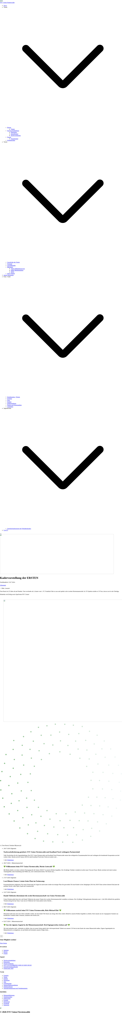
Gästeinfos (10, 406)
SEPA (12, 272)
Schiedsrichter (11, 140)
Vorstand (9, 264)
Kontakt (6, 1000)
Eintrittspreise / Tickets (13, 397)
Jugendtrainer (14, 134)
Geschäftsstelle (11, 265)
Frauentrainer (14, 139)
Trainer (13, 129)
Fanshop (9, 398)
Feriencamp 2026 (8, 968)
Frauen (9, 137)
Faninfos (6, 975)
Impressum (7, 1002)
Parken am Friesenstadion (14, 405)
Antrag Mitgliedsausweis (18, 268)
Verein (5, 977)
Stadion (9, 402)
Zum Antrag (3, 943)
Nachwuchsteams (16, 135)
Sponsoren (7, 980)
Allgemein (3, 585)
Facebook (6, 1003)
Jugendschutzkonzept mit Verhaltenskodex (19, 528)
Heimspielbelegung (9, 995)
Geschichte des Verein (13, 262)
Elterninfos (14, 132)
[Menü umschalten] (0, 533)
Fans (8, 400)
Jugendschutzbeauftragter (11, 967)
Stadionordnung (11, 403)
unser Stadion (11, 273)
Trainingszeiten (8, 997)
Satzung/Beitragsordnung (11, 985)
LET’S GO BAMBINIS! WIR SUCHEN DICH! (18, 965)
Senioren (6, 950)
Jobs (5, 982)
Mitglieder (10, 267)
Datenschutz (7, 998)
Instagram (6, 1005)
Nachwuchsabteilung (13, 130)
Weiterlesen (10, 860)
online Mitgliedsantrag (17, 270)
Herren (9, 127)
